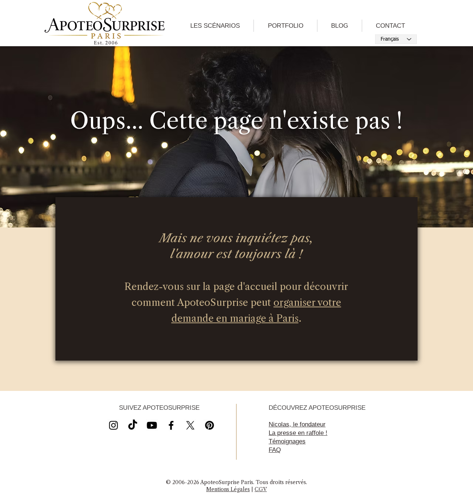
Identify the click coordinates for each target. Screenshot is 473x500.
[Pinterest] (209, 425)
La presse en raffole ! (298, 432)
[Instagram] (113, 425)
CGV (261, 489)
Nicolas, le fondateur (297, 424)
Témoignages (287, 441)
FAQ (275, 449)
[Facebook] (171, 425)
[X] (152, 425)
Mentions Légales (228, 489)
